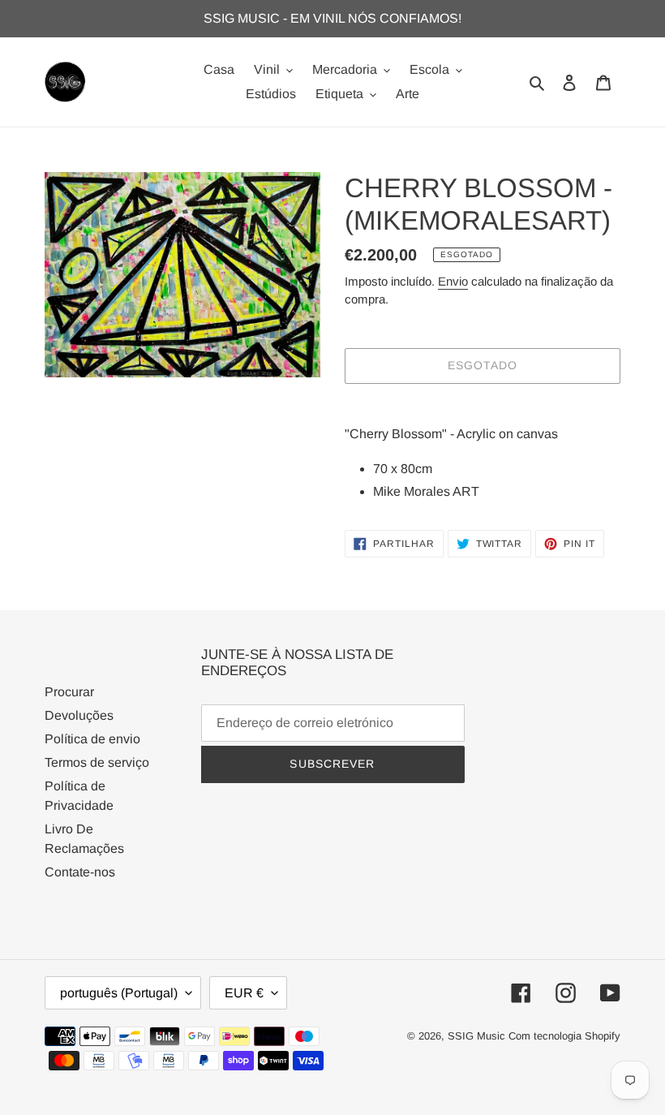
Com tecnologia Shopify (564, 1036)
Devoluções (79, 715)
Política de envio (92, 739)
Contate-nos (80, 872)
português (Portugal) (119, 993)
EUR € (244, 993)
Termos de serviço (97, 762)
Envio (453, 281)
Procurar (69, 692)
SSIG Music (478, 1036)
